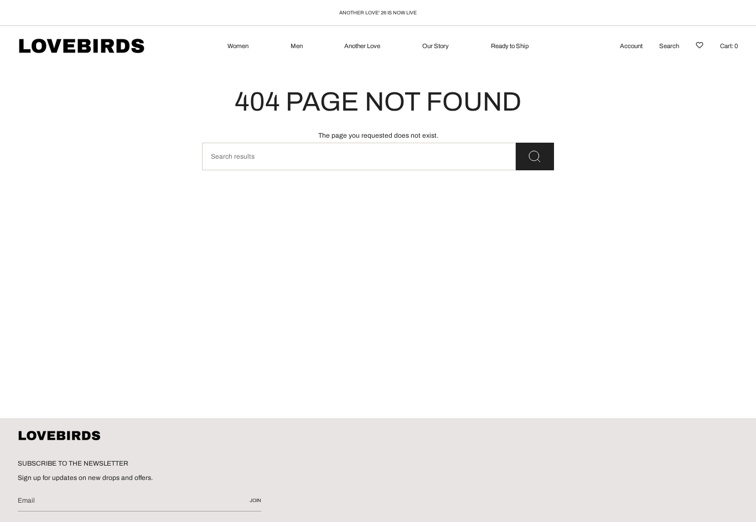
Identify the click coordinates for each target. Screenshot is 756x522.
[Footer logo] (59, 436)
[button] (238, 47)
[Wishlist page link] (699, 47)
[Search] (535, 156)
